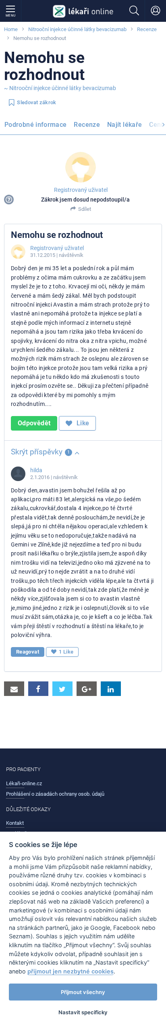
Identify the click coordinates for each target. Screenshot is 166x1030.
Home (11, 29)
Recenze (147, 29)
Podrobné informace (35, 124)
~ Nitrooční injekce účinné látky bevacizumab (60, 88)
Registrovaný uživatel (81, 190)
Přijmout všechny (83, 992)
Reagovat (27, 652)
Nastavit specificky (83, 1012)
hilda (36, 470)
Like (82, 423)
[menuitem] (37, 126)
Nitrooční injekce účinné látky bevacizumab (77, 29)
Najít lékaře (124, 124)
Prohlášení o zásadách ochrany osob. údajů (55, 794)
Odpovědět (34, 423)
